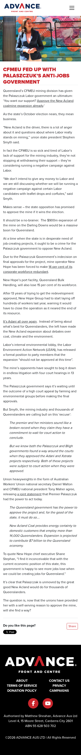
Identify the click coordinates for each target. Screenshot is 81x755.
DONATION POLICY (22, 690)
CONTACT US (59, 680)
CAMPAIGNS (59, 690)
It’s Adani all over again (20, 321)
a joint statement (29, 494)
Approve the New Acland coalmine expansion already (38, 103)
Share (72, 626)
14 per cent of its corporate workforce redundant (37, 269)
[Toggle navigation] (72, 8)
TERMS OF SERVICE (22, 685)
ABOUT (22, 680)
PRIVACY (59, 685)
